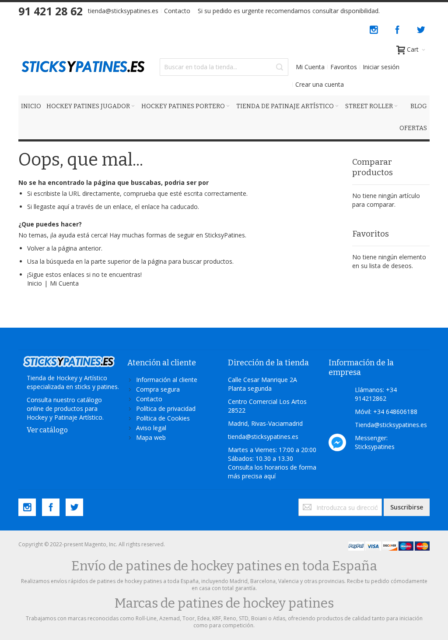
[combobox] (224, 67)
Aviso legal (151, 428)
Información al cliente (166, 379)
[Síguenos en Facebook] (398, 28)
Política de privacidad (166, 408)
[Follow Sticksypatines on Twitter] (421, 28)
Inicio (34, 283)
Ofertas (413, 128)
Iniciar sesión (381, 67)
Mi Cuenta (310, 67)
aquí (270, 476)
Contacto (177, 11)
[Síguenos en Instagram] (374, 28)
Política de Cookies (163, 418)
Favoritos (343, 67)
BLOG (418, 106)
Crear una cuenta (319, 84)
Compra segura (158, 389)
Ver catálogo (47, 430)
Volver (36, 248)
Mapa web (151, 437)
